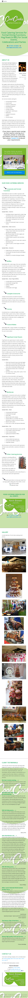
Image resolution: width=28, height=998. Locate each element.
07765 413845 (14, 46)
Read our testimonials (14, 172)
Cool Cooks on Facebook (15, 971)
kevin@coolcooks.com (14, 47)
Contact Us (14, 138)
